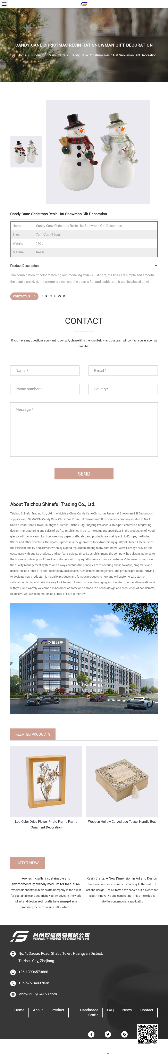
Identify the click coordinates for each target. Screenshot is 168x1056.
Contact (146, 1010)
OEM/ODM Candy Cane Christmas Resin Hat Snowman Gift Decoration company (79, 519)
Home (22, 55)
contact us (22, 296)
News (127, 1010)
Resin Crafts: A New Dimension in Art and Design (122, 878)
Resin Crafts (56, 55)
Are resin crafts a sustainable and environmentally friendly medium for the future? (46, 881)
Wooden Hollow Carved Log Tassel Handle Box (122, 822)
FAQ (110, 1010)
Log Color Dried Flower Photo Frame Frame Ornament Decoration (46, 824)
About (38, 1010)
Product (37, 55)
